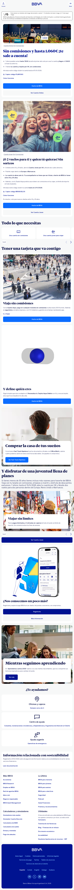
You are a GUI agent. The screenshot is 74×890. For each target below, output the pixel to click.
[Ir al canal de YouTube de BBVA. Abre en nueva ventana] (44, 877)
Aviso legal (19, 856)
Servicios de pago (25, 860)
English (36, 870)
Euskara (52, 870)
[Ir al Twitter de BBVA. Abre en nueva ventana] (34, 877)
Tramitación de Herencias (47, 824)
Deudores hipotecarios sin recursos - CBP (52, 839)
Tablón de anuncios (48, 860)
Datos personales (39, 856)
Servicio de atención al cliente (37, 864)
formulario (42, 820)
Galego (44, 870)
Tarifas (36, 860)
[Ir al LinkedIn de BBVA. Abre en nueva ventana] (39, 877)
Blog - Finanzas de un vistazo (48, 827)
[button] (3, 4)
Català (29, 870)
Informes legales (53, 856)
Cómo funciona (8, 78)
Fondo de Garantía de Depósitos (24, 17)
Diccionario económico (46, 831)
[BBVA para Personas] (37, 4)
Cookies (27, 856)
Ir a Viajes (6, 314)
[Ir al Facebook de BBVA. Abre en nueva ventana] (29, 877)
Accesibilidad (43, 835)
